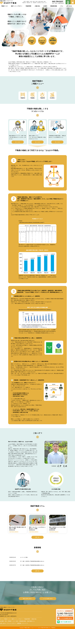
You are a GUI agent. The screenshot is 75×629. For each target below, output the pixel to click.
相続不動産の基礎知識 (14, 531)
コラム (61, 6)
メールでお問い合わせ (47, 598)
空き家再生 (52, 97)
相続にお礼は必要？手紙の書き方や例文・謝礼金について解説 (17, 528)
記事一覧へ (37, 537)
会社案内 (45, 6)
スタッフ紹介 (15, 621)
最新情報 (19, 623)
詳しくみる (17, 142)
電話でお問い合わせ (27, 598)
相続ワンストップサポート (16, 6)
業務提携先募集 (53, 6)
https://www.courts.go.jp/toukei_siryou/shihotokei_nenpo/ (31, 222)
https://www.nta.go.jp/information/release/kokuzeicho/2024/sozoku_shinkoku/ (34, 309)
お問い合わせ (69, 6)
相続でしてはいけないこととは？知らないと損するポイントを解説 (37, 528)
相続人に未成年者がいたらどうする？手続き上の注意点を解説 (57, 528)
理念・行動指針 (8, 621)
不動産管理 (42, 97)
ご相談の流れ (37, 6)
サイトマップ (25, 623)
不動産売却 (22, 97)
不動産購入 (32, 97)
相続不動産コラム (31, 621)
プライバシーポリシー (11, 623)
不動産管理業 (28, 6)
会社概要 (2, 621)
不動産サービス (4, 6)
